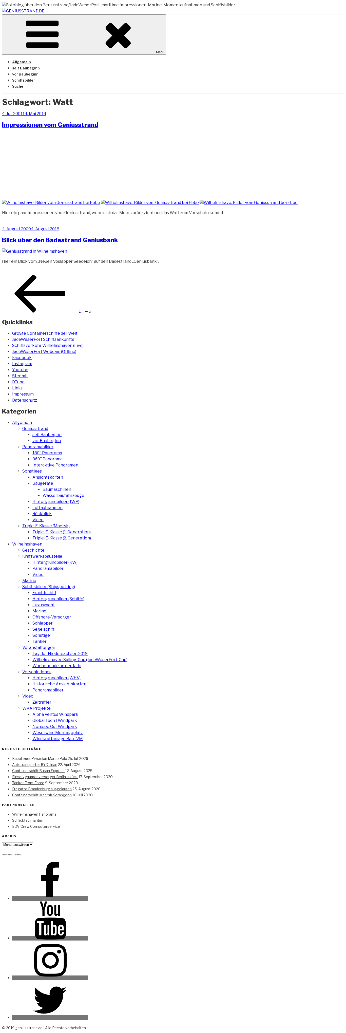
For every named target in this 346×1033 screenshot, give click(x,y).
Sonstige (41, 635)
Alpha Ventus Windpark (55, 714)
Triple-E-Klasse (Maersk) (46, 525)
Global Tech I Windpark (54, 720)
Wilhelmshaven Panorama (34, 814)
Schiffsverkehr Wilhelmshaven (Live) (48, 345)
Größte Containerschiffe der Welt (45, 333)
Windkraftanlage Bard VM (57, 738)
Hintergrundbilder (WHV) (56, 677)
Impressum (23, 394)
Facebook (22, 357)
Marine (29, 580)
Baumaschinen (57, 489)
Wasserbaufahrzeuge (63, 495)
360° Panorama (47, 459)
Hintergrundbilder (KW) (55, 562)
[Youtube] (50, 938)
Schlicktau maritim (27, 820)
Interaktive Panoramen (55, 465)
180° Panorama (47, 452)
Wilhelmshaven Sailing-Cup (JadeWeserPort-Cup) (79, 659)
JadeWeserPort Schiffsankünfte (43, 339)
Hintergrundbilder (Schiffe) (58, 598)
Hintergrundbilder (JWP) (55, 501)
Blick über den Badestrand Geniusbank (60, 240)
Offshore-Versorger (51, 617)
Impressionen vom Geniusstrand (50, 124)
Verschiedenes (36, 671)
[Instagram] (50, 977)
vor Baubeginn (25, 74)
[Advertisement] (173, 163)
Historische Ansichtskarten (59, 684)
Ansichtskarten (47, 477)
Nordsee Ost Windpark (54, 726)
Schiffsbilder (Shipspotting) (48, 586)
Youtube (20, 369)
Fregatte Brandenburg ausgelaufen (42, 789)
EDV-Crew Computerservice (36, 826)
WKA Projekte (36, 708)
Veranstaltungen (38, 647)
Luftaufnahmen (47, 507)
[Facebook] (50, 898)
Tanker (39, 641)
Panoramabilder (37, 446)
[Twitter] (50, 1017)
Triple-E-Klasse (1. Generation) (61, 532)
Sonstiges (32, 471)
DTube (18, 382)
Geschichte (33, 550)
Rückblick (42, 513)
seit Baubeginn (26, 68)
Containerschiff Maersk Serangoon (42, 795)
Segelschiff (43, 629)
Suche (17, 86)
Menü (160, 52)
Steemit (20, 375)
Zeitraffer (41, 702)
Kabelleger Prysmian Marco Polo (39, 758)
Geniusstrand (35, 428)
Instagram (22, 363)
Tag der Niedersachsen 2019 (60, 653)
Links (17, 388)
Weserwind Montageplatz (57, 732)
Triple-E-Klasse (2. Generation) (61, 538)
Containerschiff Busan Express (38, 770)
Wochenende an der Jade (56, 665)
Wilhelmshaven (27, 544)
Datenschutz (24, 400)
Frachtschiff (44, 592)
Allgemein (21, 62)
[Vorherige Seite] (40, 311)
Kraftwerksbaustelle (42, 556)
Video (38, 519)
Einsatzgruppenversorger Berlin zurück (45, 777)
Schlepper (42, 623)
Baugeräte (42, 483)
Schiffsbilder (23, 80)
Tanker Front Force (28, 783)
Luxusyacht (43, 605)
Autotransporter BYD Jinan (34, 764)
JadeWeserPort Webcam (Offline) (44, 351)
